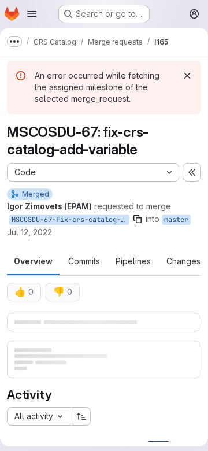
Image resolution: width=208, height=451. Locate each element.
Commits (84, 261)
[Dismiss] (187, 76)
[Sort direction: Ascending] (81, 416)
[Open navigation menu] (32, 14)
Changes (183, 261)
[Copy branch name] (137, 219)
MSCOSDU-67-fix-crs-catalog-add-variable (70, 219)
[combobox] (39, 416)
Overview (33, 261)
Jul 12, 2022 (29, 232)
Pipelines (133, 261)
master (176, 219)
